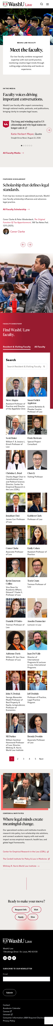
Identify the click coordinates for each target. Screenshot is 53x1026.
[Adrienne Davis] (16, 646)
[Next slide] (49, 130)
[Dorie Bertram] (37, 430)
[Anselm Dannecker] (37, 612)
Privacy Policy (9, 1020)
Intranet (6, 1014)
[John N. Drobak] (16, 691)
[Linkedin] (9, 958)
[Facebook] (14, 958)
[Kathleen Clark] (37, 507)
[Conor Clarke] (16, 540)
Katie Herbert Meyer (22, 133)
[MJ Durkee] (16, 732)
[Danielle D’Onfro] (16, 613)
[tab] (21, 145)
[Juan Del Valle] (37, 650)
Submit (9, 992)
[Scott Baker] (16, 431)
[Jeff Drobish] (37, 687)
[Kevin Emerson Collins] (16, 577)
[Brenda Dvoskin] (37, 728)
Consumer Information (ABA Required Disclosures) (25, 1017)
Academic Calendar (11, 1008)
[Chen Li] (37, 464)
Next (41, 758)
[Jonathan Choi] (16, 508)
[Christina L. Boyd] (16, 470)
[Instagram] (5, 958)
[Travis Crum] (37, 573)
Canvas (6, 1011)
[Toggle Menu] (47, 4)
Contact (6, 1005)
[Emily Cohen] (37, 540)
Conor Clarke (17, 231)
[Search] (44, 366)
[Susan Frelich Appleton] (37, 395)
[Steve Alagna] (16, 393)
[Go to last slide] (23, 244)
